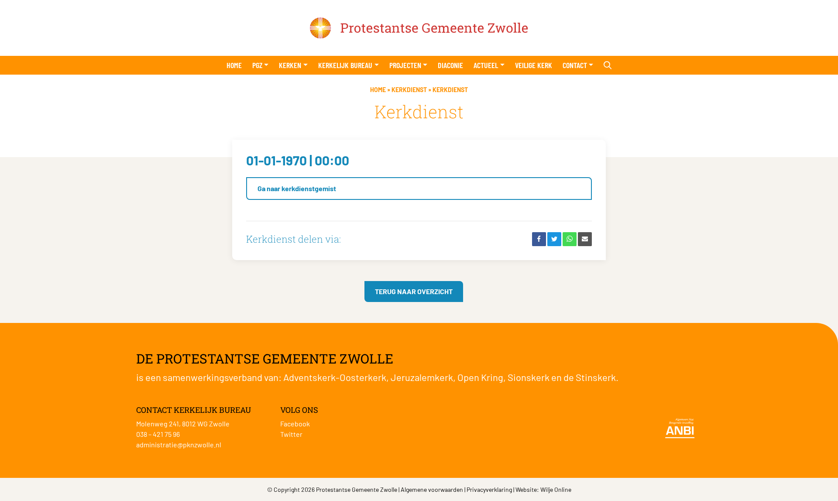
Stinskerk (596, 377)
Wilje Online (555, 489)
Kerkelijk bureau (345, 65)
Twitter (291, 434)
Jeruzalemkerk (422, 377)
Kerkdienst (409, 89)
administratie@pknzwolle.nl (178, 444)
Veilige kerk (533, 65)
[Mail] (585, 239)
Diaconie (450, 65)
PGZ (257, 65)
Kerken (290, 65)
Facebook (295, 423)
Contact (575, 65)
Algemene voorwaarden (432, 489)
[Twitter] (554, 239)
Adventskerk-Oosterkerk (334, 377)
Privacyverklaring (489, 489)
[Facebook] (539, 239)
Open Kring (480, 377)
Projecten (405, 65)
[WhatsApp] (570, 239)
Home (234, 65)
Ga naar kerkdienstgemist (297, 188)
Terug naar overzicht (414, 291)
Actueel (486, 65)
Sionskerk (529, 377)
